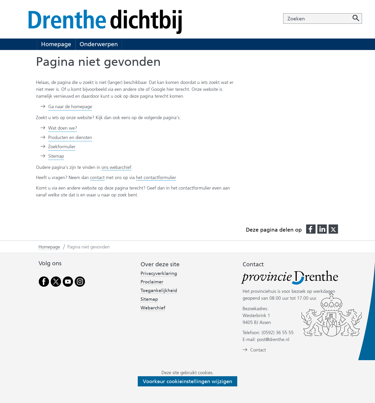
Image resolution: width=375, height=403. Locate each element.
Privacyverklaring (159, 273)
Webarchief (153, 308)
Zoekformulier (62, 146)
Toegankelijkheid (159, 291)
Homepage (56, 44)
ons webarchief (116, 167)
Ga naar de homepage (70, 106)
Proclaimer (152, 282)
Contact (258, 350)
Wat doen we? (62, 128)
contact (97, 177)
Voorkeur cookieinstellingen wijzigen (187, 381)
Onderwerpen (99, 44)
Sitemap (56, 156)
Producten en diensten (70, 137)
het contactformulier (156, 177)
